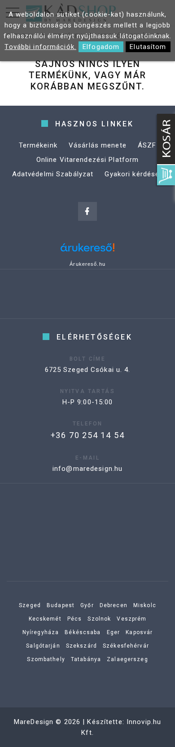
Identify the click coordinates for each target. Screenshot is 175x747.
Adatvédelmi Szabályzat (53, 174)
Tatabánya (86, 659)
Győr (87, 605)
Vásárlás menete (98, 145)
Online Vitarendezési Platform (87, 160)
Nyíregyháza (40, 632)
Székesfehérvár (126, 646)
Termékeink (38, 145)
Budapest (60, 605)
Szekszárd (81, 646)
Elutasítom (148, 47)
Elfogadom (101, 47)
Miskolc (144, 605)
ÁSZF (147, 145)
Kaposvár (139, 632)
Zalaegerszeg (127, 659)
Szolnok (99, 619)
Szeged (30, 605)
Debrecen (113, 605)
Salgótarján (43, 646)
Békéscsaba (83, 632)
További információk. (40, 47)
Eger (113, 632)
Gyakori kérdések (134, 174)
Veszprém (131, 619)
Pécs (74, 619)
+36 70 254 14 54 (88, 435)
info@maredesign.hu (87, 469)
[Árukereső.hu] (87, 250)
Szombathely (46, 659)
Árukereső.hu (87, 264)
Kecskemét (45, 619)
